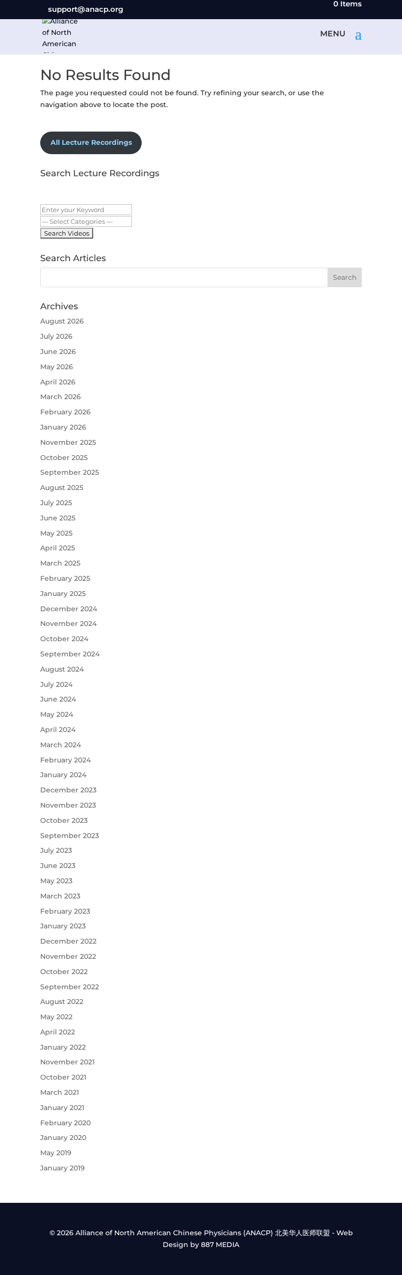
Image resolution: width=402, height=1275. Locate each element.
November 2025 (68, 442)
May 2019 (56, 1152)
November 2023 (68, 805)
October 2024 (64, 638)
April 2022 (57, 1032)
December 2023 (68, 790)
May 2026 (56, 366)
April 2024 (57, 729)
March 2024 (60, 744)
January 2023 (63, 926)
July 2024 (56, 684)
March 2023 (60, 896)
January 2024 (63, 774)
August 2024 (62, 669)
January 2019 (62, 1168)
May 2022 (56, 1016)
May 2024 (56, 714)
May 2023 (56, 880)
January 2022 (63, 1047)
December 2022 (68, 941)
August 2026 (62, 321)
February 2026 (65, 411)
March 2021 (59, 1092)
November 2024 (68, 623)
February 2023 (65, 911)
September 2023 (69, 835)
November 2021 (67, 1062)
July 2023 (56, 850)
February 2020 (65, 1122)
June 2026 (58, 351)
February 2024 (65, 760)
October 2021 (63, 1077)
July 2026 (56, 336)
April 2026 (57, 382)
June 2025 (57, 518)
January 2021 (62, 1107)
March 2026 (60, 396)
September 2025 (69, 472)
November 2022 (68, 956)
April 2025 (57, 547)
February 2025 (65, 578)
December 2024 (68, 608)
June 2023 (57, 865)
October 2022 (64, 971)
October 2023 (64, 820)
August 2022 (61, 1001)
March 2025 (60, 563)
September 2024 (70, 654)
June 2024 (58, 699)
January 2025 (63, 593)
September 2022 (69, 986)
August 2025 (61, 487)
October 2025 (64, 457)
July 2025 (56, 502)
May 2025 (56, 533)
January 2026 (63, 427)
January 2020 (63, 1137)
